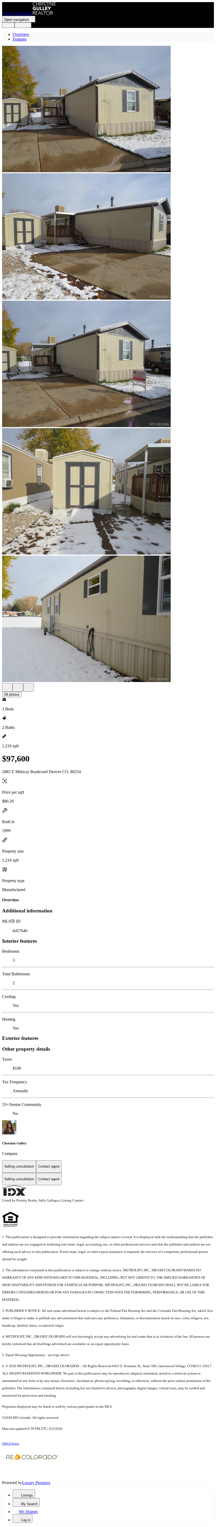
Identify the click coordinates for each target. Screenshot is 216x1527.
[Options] (7, 687)
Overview (21, 34)
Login (8, 25)
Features (20, 39)
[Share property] (28, 687)
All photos (11, 694)
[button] (108, 109)
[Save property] (18, 687)
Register (23, 25)
